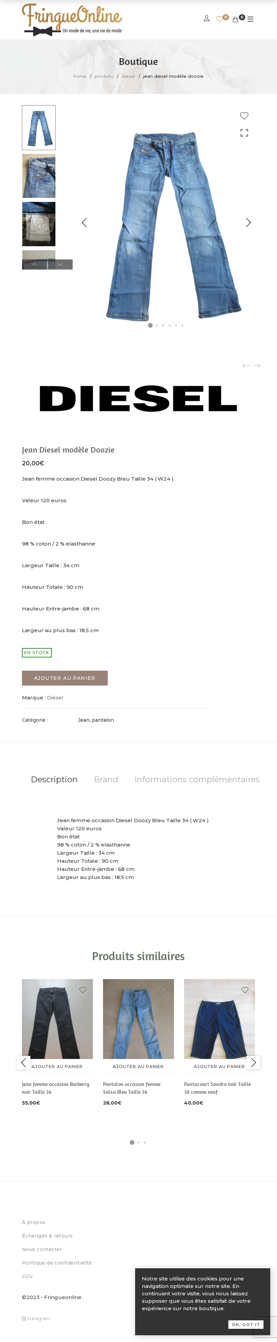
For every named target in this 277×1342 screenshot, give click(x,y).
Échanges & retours (47, 1236)
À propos (33, 1222)
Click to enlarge (244, 133)
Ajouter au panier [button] (57, 1066)
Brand (106, 779)
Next (248, 222)
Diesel (128, 76)
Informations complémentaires (197, 779)
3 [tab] (145, 1142)
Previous (84, 222)
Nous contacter (42, 1249)
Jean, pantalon (96, 720)
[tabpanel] (57, 1043)
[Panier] (235, 19)
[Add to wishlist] (244, 116)
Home (79, 76)
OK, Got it (246, 1324)
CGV (27, 1276)
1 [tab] (132, 1142)
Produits (104, 76)
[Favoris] (220, 19)
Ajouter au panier (65, 678)
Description (54, 779)
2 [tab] (138, 1142)
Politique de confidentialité (57, 1263)
